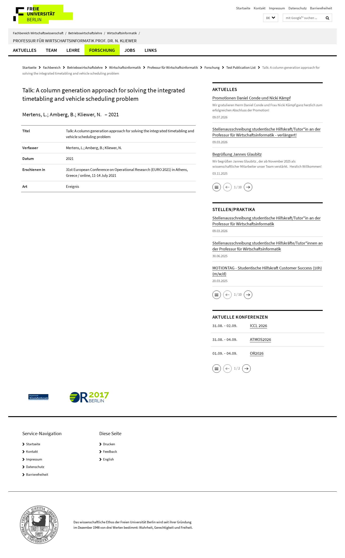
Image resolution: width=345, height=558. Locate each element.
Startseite (243, 8)
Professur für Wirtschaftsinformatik (172, 67)
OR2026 (257, 353)
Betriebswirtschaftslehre (86, 33)
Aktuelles (24, 50)
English (108, 459)
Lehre (73, 50)
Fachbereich (52, 67)
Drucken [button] (109, 444)
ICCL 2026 (258, 325)
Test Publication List (241, 67)
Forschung (102, 50)
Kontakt (259, 8)
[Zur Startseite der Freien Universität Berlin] (47, 14)
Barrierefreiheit (321, 8)
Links (151, 50)
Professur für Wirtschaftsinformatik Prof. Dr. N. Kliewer (75, 40)
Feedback (110, 451)
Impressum (277, 8)
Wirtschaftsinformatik (123, 33)
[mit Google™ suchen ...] (327, 18)
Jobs (129, 50)
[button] (270, 18)
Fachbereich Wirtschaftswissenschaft (39, 33)
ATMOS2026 (260, 339)
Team (51, 50)
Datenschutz (297, 8)
